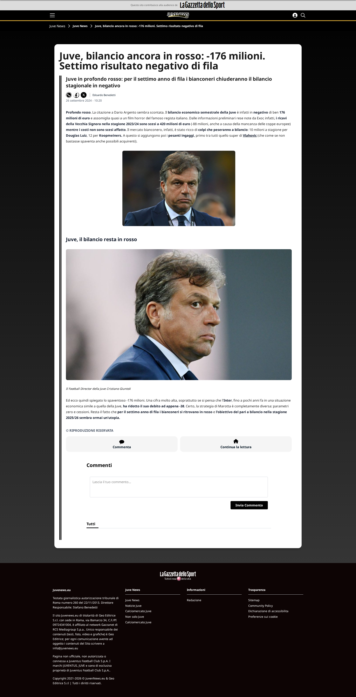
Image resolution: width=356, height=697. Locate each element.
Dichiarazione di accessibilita (268, 611)
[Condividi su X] (84, 95)
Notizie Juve (133, 606)
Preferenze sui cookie (263, 617)
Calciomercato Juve (138, 611)
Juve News (57, 26)
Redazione (194, 600)
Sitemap (254, 600)
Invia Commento (249, 505)
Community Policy (260, 606)
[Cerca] (304, 15)
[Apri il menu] (52, 15)
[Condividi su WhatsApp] (69, 95)
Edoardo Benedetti (104, 95)
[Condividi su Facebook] (76, 95)
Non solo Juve (134, 617)
